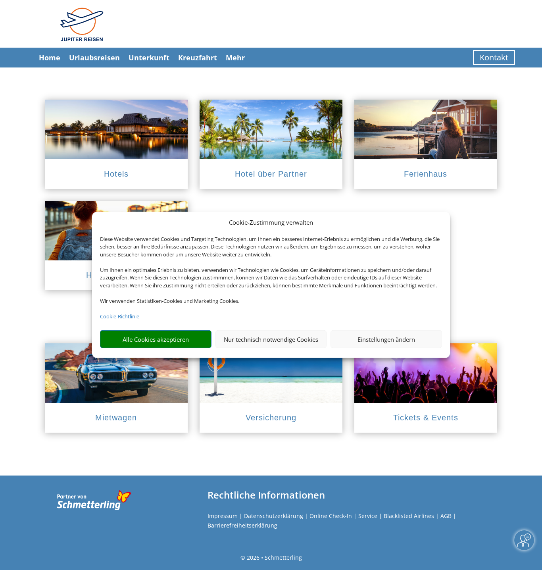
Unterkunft (149, 57)
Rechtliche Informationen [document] (266, 495)
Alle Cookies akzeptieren (156, 339)
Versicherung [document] (271, 417)
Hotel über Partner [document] (271, 173)
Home (49, 57)
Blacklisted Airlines (409, 516)
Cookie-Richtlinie (119, 316)
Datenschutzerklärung (273, 516)
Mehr (235, 57)
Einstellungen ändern (386, 339)
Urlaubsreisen (94, 57)
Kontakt (494, 57)
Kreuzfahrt (197, 57)
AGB (446, 516)
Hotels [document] (116, 173)
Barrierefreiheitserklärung (242, 525)
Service (367, 516)
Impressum (223, 516)
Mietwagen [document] (116, 417)
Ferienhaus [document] (425, 173)
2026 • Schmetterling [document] (273, 557)
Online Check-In (330, 516)
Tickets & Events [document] (425, 417)
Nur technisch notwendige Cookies (271, 339)
